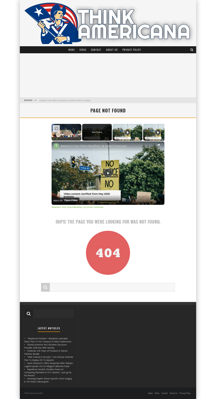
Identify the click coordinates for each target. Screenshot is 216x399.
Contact (96, 50)
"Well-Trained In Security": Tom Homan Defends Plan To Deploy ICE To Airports (73, 100)
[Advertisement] (108, 75)
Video (82, 50)
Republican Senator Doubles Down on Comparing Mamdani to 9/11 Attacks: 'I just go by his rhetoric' (47, 372)
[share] (158, 144)
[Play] (53, 139)
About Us (112, 50)
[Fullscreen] (79, 139)
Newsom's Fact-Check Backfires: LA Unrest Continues (94, 146)
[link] (56, 146)
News (71, 50)
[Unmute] (57, 139)
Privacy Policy (131, 50)
